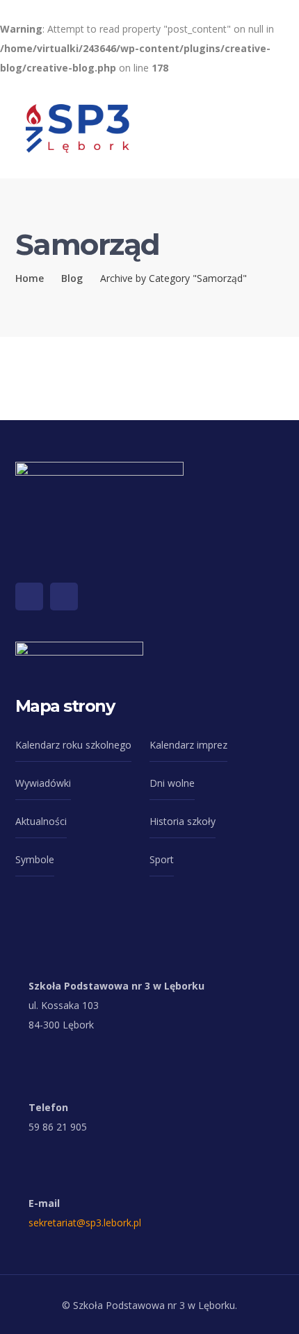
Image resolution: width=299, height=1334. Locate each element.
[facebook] (29, 596)
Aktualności (41, 821)
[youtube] (64, 596)
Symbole (34, 859)
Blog (72, 278)
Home (29, 278)
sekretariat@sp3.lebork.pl (85, 1222)
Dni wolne (172, 783)
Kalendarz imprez (188, 744)
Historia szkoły (183, 821)
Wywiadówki (43, 783)
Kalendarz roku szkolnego (73, 744)
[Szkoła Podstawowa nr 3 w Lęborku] (77, 126)
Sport (162, 859)
